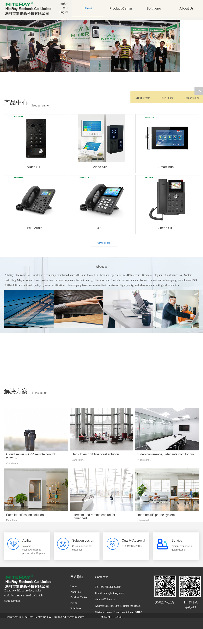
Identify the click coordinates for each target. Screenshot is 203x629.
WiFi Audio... (36, 228)
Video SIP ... (36, 167)
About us (75, 591)
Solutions (154, 8)
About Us (186, 8)
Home (87, 8)
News (73, 602)
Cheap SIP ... (167, 228)
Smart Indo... (167, 167)
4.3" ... (101, 228)
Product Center (120, 8)
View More (104, 242)
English (64, 12)
